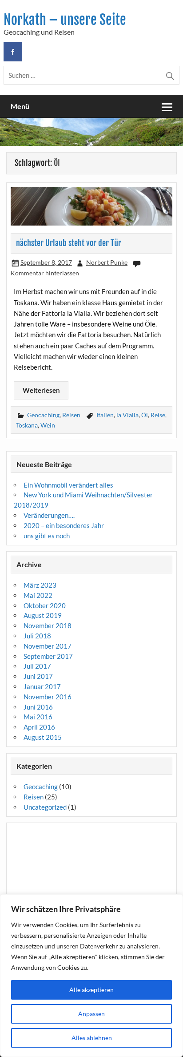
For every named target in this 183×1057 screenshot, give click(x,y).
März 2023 (40, 585)
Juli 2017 (37, 666)
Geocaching (43, 415)
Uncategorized (45, 807)
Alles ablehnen (92, 1037)
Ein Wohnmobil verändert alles (68, 485)
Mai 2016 (38, 717)
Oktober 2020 (45, 605)
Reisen (71, 415)
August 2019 (43, 615)
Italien (105, 415)
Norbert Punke (106, 262)
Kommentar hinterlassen (45, 273)
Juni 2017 (38, 676)
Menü (20, 106)
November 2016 (48, 697)
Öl (144, 415)
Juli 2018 (37, 636)
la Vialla (127, 415)
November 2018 (48, 625)
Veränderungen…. (49, 515)
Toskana (27, 425)
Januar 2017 (42, 686)
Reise (158, 415)
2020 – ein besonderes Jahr (64, 525)
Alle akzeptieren (91, 989)
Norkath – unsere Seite (65, 19)
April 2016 (39, 727)
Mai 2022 (38, 595)
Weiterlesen (41, 390)
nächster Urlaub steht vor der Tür (68, 243)
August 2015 (43, 737)
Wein (47, 425)
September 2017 (48, 656)
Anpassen (91, 1013)
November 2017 (48, 646)
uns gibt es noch (47, 536)
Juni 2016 (38, 707)
